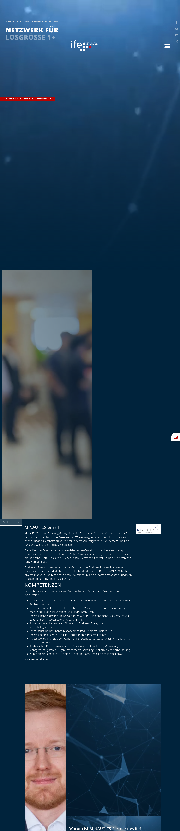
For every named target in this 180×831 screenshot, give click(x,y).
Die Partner (9, 522)
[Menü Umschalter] (167, 46)
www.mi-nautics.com (37, 659)
